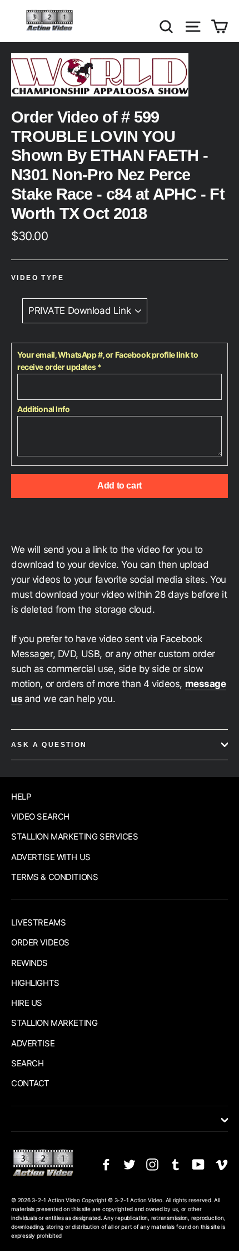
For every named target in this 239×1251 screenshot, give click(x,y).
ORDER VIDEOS (40, 942)
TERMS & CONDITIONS (54, 877)
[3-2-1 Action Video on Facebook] (106, 1163)
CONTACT (30, 1083)
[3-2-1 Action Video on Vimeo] (222, 1163)
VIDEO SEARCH (40, 816)
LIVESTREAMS (38, 922)
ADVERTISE (32, 1043)
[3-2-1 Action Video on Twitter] (129, 1163)
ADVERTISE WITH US (51, 857)
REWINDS (29, 963)
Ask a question (49, 745)
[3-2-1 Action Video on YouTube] (198, 1163)
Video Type (37, 278)
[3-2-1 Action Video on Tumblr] (176, 1163)
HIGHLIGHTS (35, 983)
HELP (21, 796)
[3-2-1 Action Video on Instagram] (152, 1163)
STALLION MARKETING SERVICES (74, 836)
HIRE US (26, 1003)
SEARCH (27, 1063)
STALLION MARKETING (54, 1023)
